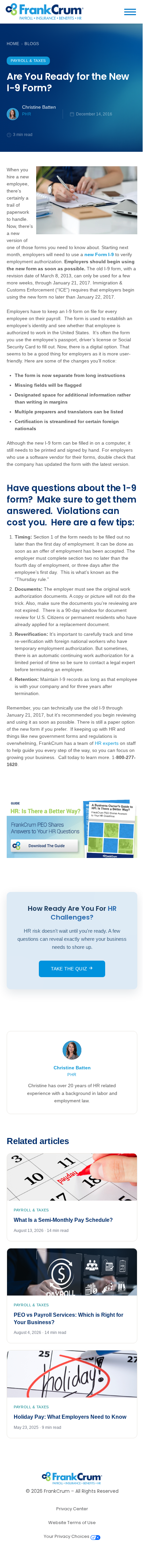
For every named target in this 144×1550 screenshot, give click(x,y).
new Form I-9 (99, 254)
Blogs (31, 43)
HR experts (107, 743)
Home (13, 43)
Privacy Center (72, 1509)
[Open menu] (132, 12)
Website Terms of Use (72, 1522)
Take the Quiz (70, 968)
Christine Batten (39, 107)
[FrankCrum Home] (44, 12)
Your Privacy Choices (67, 1536)
